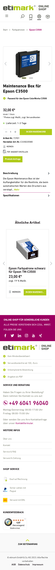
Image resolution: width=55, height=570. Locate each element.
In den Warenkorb (36, 132)
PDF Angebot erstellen (17, 152)
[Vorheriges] (5, 64)
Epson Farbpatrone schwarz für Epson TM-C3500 (27, 270)
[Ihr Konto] (39, 16)
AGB (14, 565)
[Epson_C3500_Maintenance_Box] (27, 64)
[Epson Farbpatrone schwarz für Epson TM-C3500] (27, 249)
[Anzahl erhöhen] (15, 132)
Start (5, 30)
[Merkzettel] (31, 16)
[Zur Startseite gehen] (27, 7)
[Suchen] (22, 16)
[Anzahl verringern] (6, 132)
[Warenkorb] (48, 17)
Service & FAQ (9, 452)
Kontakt (6, 445)
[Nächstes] (49, 64)
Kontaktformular (24, 423)
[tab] (26, 181)
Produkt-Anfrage (12, 159)
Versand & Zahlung (12, 458)
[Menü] (6, 16)
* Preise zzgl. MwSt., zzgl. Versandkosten (21, 117)
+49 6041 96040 (28, 403)
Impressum (37, 565)
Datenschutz (24, 565)
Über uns (7, 439)
